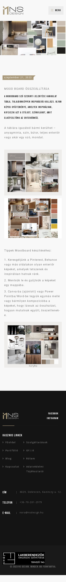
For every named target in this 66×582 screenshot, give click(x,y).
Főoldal (10, 442)
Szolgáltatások (35, 442)
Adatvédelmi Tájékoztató (35, 469)
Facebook (53, 413)
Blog (8, 458)
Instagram (52, 418)
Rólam (30, 458)
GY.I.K (30, 450)
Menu (58, 10)
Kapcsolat (12, 466)
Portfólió (11, 450)
